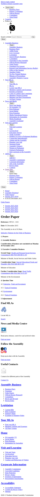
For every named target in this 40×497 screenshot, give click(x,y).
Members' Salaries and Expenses (20, 90)
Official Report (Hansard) (18, 62)
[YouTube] (10, 24)
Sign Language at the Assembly (20, 152)
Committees (13, 15)
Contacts (8, 19)
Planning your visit (15, 142)
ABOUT (8, 154)
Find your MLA (10, 424)
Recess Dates (13, 166)
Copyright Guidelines (12, 471)
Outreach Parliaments (16, 150)
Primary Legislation (16, 11)
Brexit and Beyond (11, 399)
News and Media (11, 101)
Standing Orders (14, 72)
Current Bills (9, 410)
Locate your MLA (15, 88)
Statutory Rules (10, 413)
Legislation (13, 55)
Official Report (14, 13)
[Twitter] (12, 30)
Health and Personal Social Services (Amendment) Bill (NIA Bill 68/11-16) (18, 254)
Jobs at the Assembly (16, 164)
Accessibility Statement (13, 488)
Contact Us (4, 380)
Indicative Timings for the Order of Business (16, 233)
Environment (7, 291)
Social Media (13, 111)
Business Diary (14, 9)
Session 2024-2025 (11, 208)
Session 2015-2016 (11, 196)
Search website (6, 37)
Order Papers (13, 64)
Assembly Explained (16, 121)
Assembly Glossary (16, 146)
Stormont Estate (14, 144)
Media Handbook (15, 119)
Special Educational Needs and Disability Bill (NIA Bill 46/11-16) (19, 263)
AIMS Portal (13, 51)
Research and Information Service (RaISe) (23, 68)
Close (3, 187)
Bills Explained (10, 412)
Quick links (9, 169)
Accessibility (8, 483)
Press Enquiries (14, 113)
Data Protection (10, 473)
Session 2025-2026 (11, 206)
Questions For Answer (17, 66)
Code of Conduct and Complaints (20, 93)
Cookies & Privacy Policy (14, 489)
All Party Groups (15, 99)
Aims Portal (13, 17)
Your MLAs (9, 80)
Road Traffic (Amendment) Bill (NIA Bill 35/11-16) (16, 272)
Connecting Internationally (18, 138)
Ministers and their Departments (20, 97)
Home (7, 191)
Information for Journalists (18, 117)
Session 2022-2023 (11, 209)
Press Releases (14, 109)
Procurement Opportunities (14, 478)
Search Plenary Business (17, 57)
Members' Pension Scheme (18, 95)
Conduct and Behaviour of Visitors (17, 460)
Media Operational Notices (18, 115)
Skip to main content (8, 2)
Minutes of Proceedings (17, 76)
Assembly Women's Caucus (18, 78)
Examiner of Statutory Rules (14, 415)
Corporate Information (16, 162)
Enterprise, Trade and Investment (14, 284)
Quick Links (9, 7)
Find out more (5, 339)
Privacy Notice (10, 475)
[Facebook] (10, 33)
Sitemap (8, 491)
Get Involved (13, 131)
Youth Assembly (14, 134)
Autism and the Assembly (18, 140)
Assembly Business (11, 43)
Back (11, 45)
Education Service (15, 133)
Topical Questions (11, 288)
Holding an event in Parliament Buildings (23, 136)
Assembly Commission (17, 160)
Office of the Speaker (16, 70)
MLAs (11, 86)
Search (3, 319)
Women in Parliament (16, 148)
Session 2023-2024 (11, 211)
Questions (8, 391)
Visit (10, 129)
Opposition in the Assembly (18, 60)
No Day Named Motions (17, 74)
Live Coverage (14, 53)
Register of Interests (16, 92)
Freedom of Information (13, 477)
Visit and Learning (11, 123)
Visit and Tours (10, 452)
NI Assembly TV (15, 107)
